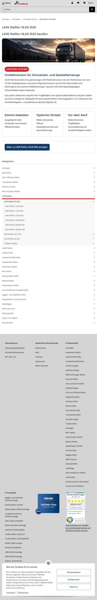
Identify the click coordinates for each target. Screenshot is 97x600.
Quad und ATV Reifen (75, 486)
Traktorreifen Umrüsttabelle (17, 538)
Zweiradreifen (8, 313)
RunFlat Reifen (72, 379)
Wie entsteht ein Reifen (76, 473)
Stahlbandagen (72, 388)
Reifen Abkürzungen (13, 543)
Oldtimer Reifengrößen (15, 530)
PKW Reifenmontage (13, 556)
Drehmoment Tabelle (14, 505)
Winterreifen (71, 406)
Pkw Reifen (6, 173)
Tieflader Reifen (10, 243)
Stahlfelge (70, 468)
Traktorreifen (7, 253)
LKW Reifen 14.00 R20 (14, 215)
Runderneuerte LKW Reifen (77, 481)
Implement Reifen (9, 267)
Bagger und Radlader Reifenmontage (14, 498)
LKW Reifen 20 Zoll (12, 201)
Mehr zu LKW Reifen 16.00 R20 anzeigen (27, 147)
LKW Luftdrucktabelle (14, 521)
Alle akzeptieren (74, 572)
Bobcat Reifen (8, 281)
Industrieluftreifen (73, 357)
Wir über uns (10, 357)
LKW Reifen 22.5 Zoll (12, 234)
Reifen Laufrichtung (13, 561)
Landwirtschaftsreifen (11, 257)
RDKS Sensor (71, 459)
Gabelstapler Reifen (10, 285)
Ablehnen (74, 587)
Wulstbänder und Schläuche (14, 299)
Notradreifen (7, 322)
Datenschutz (23, 592)
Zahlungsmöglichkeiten (15, 348)
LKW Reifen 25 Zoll (12, 239)
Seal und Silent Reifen (75, 383)
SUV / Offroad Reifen (10, 177)
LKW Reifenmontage (13, 552)
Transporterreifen (73, 415)
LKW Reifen (7, 196)
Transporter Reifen (10, 182)
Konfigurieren (74, 579)
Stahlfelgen (7, 304)
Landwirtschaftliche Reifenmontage (13, 515)
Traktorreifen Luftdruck (15, 534)
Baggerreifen (71, 455)
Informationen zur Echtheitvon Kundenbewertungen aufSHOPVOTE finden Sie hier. (78, 528)
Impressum (10, 592)
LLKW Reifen (7, 248)
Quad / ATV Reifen (9, 318)
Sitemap (38, 357)
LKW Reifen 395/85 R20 (15, 229)
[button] (72, 2)
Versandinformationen (14, 352)
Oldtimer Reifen (9, 187)
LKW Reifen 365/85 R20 (15, 225)
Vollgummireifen (73, 397)
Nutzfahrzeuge (72, 419)
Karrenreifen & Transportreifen (15, 290)
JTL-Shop (84, 597)
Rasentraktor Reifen (10, 276)
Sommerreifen (72, 401)
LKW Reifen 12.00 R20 (14, 211)
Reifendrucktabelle (13, 547)
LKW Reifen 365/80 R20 (15, 220)
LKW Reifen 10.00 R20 (14, 206)
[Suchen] (92, 9)
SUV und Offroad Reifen (76, 392)
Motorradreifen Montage (15, 525)
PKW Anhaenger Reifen (75, 375)
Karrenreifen (71, 450)
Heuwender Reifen (10, 262)
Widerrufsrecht (41, 366)
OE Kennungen (72, 366)
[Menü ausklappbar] (6, 1)
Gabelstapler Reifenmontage (17, 509)
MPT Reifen (7, 271)
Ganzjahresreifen (73, 410)
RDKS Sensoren (8, 308)
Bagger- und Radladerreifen (14, 295)
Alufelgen (6, 168)
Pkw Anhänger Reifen (11, 191)
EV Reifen (70, 348)
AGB (37, 352)
